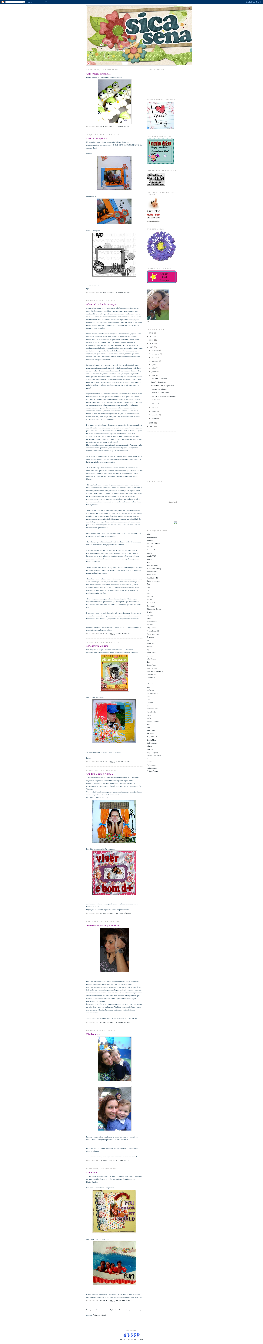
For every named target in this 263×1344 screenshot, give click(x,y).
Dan (148, 593)
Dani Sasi (150, 596)
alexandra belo (152, 549)
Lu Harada (150, 690)
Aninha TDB (151, 556)
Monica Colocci (153, 721)
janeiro (154, 418)
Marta (149, 715)
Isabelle (149, 646)
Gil (148, 640)
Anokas (149, 559)
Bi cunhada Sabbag (154, 568)
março (154, 411)
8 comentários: (123, 126)
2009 (151, 347)
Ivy (148, 649)
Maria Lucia (151, 712)
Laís (148, 680)
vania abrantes (152, 768)
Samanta (150, 749)
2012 (151, 336)
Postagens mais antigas (133, 1310)
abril (153, 407)
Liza (148, 687)
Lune (148, 696)
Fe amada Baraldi (153, 631)
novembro (156, 354)
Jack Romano (152, 652)
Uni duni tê (91, 1172)
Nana (148, 724)
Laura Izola (151, 677)
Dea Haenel (151, 606)
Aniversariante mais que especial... (103, 925)
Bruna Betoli (151, 574)
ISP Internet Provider (131, 1339)
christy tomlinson (153, 581)
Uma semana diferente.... (98, 73)
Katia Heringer (152, 668)
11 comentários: (123, 913)
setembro (155, 361)
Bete (148, 562)
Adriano (150, 540)
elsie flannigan (152, 621)
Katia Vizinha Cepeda (155, 671)
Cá (148, 590)
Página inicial (115, 1310)
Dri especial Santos (154, 609)
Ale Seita (150, 546)
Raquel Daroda (152, 737)
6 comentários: (123, 634)
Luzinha (150, 702)
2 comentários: (123, 1022)
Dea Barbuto (151, 603)
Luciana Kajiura (152, 693)
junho (154, 371)
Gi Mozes (150, 637)
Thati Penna (151, 765)
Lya (148, 705)
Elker (149, 618)
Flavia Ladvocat (153, 634)
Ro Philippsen (152, 743)
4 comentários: (123, 292)
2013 (151, 333)
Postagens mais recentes (95, 1310)
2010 (151, 343)
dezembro (155, 350)
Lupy (149, 699)
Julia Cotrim (151, 659)
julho (154, 368)
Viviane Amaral (152, 771)
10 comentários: (124, 1301)
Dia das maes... (94, 1034)
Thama (149, 761)
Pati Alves (150, 733)
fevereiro (155, 415)
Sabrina (149, 746)
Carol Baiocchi (152, 578)
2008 (151, 423)
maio (154, 375)
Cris (148, 587)
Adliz (149, 534)
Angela (149, 553)
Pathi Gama (151, 730)
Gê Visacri (150, 643)
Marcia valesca (152, 708)
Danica (149, 599)
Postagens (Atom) (99, 1315)
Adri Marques (152, 537)
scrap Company (152, 752)
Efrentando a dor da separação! (101, 304)
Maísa (149, 718)
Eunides (150, 624)
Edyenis (150, 615)
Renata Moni (151, 740)
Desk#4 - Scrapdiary (96, 138)
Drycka (149, 612)
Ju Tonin (150, 656)
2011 (151, 340)
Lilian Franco (152, 683)
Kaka (148, 662)
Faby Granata (151, 627)
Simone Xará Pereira (154, 755)
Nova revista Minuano (97, 645)
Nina (148, 727)
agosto (154, 364)
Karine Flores (151, 665)
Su (147, 758)
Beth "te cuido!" (152, 565)
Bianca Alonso (152, 571)
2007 (151, 426)
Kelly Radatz (151, 674)
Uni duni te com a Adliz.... (99, 773)
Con (148, 584)
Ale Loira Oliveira (153, 543)
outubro (155, 357)
